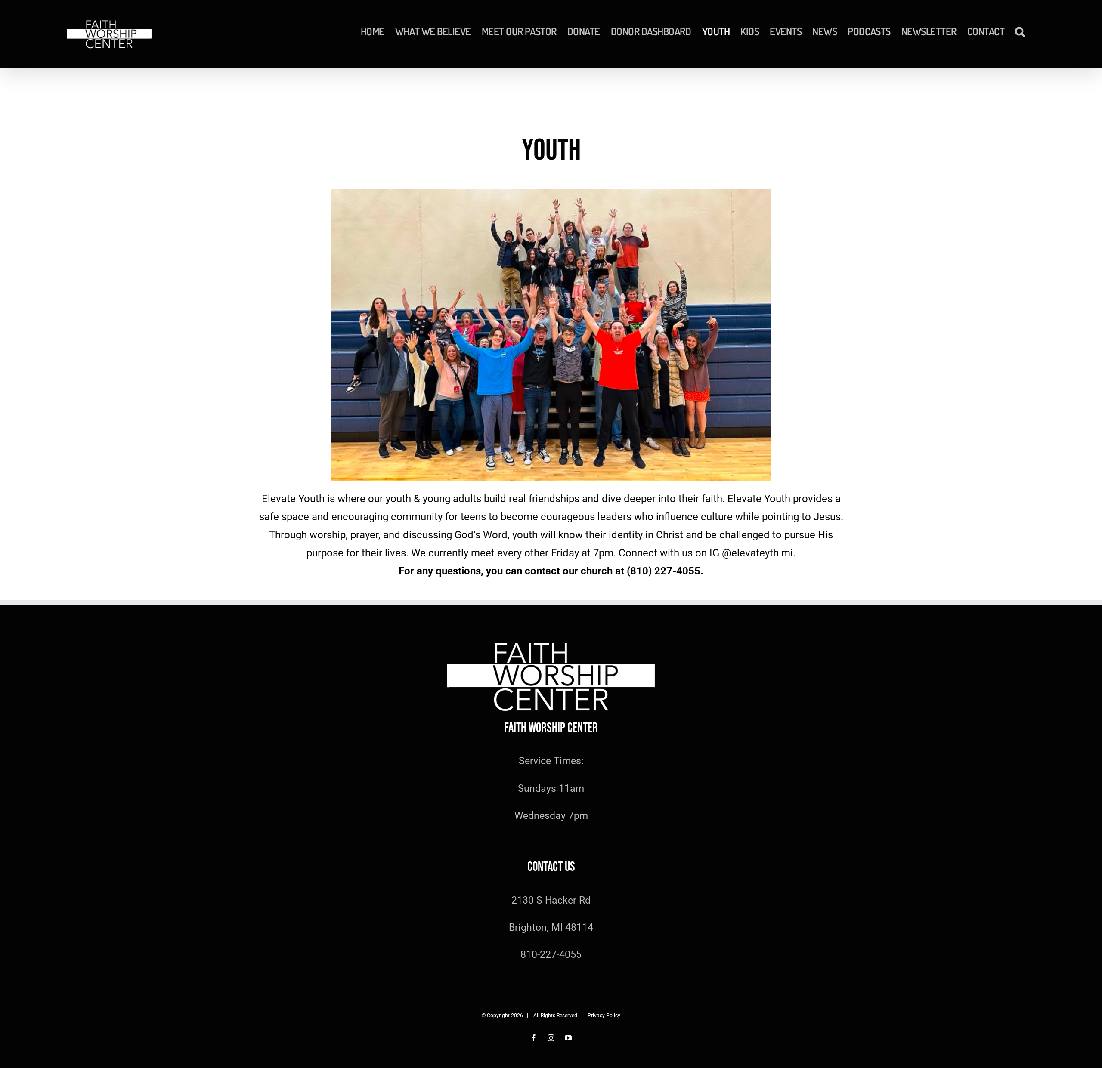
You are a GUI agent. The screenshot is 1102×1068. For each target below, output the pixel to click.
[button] (1020, 31)
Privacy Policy (604, 1015)
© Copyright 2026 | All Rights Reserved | (535, 1015)
